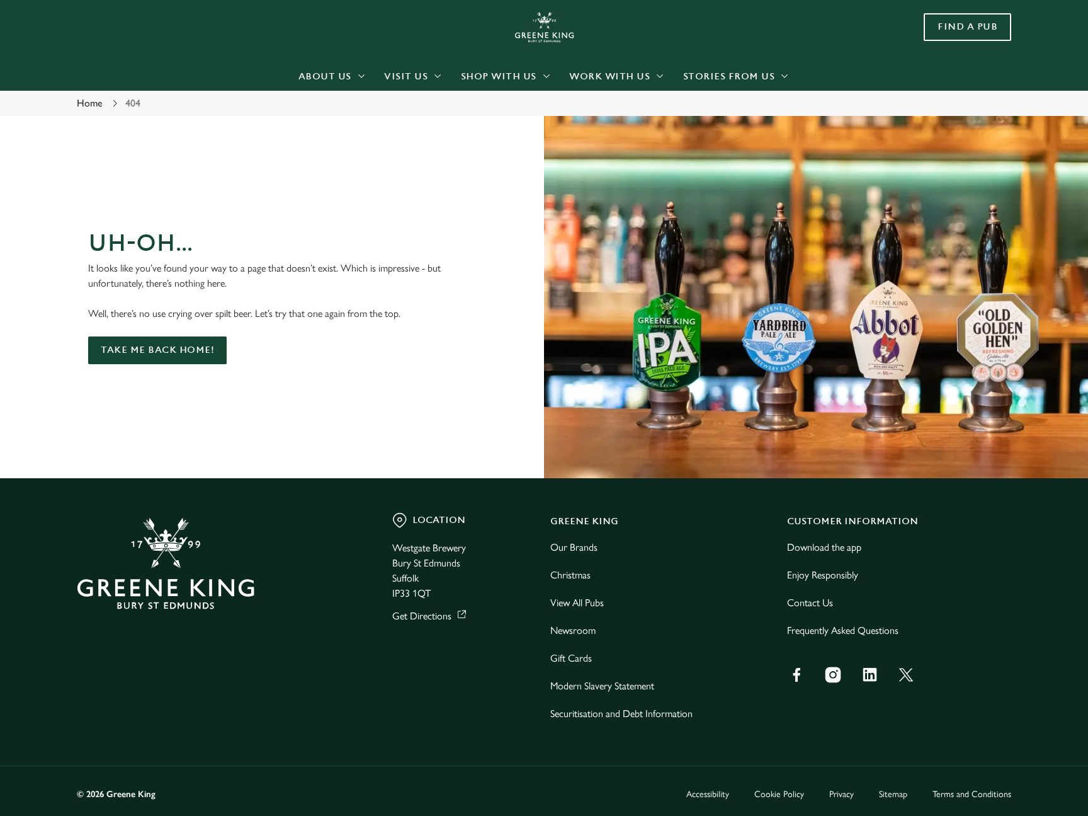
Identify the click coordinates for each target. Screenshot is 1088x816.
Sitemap (893, 794)
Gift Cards (571, 658)
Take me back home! (157, 350)
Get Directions (421, 616)
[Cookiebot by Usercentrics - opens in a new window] (107, 117)
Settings (670, 117)
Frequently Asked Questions (842, 630)
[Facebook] (796, 674)
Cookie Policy (779, 794)
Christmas (570, 575)
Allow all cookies (958, 33)
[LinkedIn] (869, 674)
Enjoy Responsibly (822, 575)
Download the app (824, 547)
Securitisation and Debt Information (621, 714)
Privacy (841, 794)
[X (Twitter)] (906, 674)
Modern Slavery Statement (602, 686)
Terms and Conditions (971, 794)
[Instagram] (833, 674)
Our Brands (574, 547)
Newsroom (573, 630)
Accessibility (707, 794)
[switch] (387, 116)
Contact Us (810, 603)
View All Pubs (577, 603)
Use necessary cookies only (958, 74)
